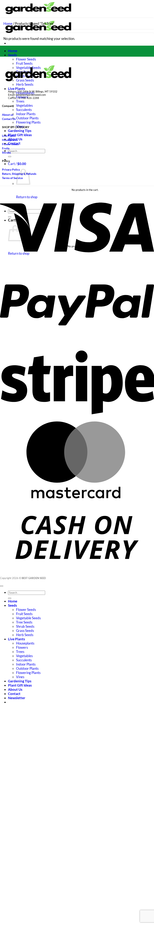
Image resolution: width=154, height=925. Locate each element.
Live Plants (16, 88)
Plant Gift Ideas (20, 135)
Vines (20, 677)
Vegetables (24, 105)
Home (12, 51)
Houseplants (25, 643)
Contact (14, 694)
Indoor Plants (25, 114)
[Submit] (9, 156)
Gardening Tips (19, 131)
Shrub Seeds (25, 626)
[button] (17, 164)
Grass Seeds (25, 630)
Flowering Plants (28, 122)
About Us (15, 689)
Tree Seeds (24, 622)
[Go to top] (1, 586)
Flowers (22, 647)
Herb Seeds (24, 635)
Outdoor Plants (27, 118)
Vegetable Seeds (28, 618)
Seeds (12, 55)
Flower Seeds (26, 59)
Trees (20, 101)
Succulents (24, 110)
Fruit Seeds (24, 614)
